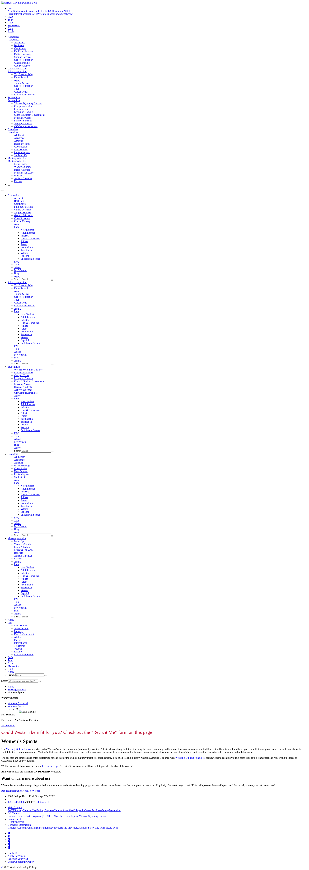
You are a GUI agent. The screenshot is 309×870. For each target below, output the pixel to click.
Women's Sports (22, 166)
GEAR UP (48, 816)
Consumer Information (43, 827)
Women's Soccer (16, 706)
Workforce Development (66, 816)
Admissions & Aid (17, 68)
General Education (23, 59)
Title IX (98, 827)
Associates (19, 42)
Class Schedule (22, 62)
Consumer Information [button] (19, 824)
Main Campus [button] (15, 807)
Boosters (18, 175)
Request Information (12, 790)
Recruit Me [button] (13, 709)
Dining (105, 810)
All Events (19, 135)
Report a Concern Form (20, 827)
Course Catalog (22, 65)
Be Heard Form (110, 827)
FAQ (10, 16)
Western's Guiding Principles (190, 757)
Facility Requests (45, 810)
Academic (19, 138)
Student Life (14, 97)
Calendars (13, 129)
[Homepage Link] (19, 2)
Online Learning (22, 54)
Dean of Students (23, 120)
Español (50, 14)
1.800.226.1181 (44, 802)
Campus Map (30, 810)
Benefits (12, 822)
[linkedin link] (9, 844)
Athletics (18, 140)
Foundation (115, 810)
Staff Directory (15, 810)
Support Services (22, 57)
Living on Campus (23, 112)
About (11, 22)
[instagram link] (9, 841)
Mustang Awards (22, 117)
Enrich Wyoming (34, 816)
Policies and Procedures (67, 827)
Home (11, 686)
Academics (13, 36)
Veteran (42, 14)
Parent (11, 14)
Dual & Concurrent (53, 11)
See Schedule (8, 725)
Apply (11, 31)
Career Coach (21, 91)
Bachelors (19, 45)
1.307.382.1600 (16, 802)
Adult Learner (28, 11)
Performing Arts (22, 152)
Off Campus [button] (14, 813)
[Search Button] (9, 185)
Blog (10, 28)
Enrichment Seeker (63, 14)
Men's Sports (20, 164)
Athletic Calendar (23, 178)
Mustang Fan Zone (23, 172)
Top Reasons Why (23, 74)
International (20, 14)
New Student (14, 11)
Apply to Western (31, 790)
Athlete (67, 11)
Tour (10, 19)
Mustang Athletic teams (18, 749)
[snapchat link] (9, 847)
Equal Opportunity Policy (21, 861)
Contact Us (13, 853)
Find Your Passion (23, 51)
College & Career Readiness (87, 810)
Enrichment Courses (24, 94)
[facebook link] (9, 833)
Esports (18, 181)
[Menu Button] (2, 190)
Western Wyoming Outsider (28, 103)
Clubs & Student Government (29, 114)
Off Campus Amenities (25, 126)
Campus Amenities (23, 106)
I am (16, 227)
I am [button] (10, 8)
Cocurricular (20, 146)
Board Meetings (22, 143)
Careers (20, 822)
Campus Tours (21, 109)
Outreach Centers (16, 816)
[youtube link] (9, 839)
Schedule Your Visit (18, 858)
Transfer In (32, 14)
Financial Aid (21, 77)
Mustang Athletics (17, 158)
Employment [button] (14, 819)
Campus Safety (86, 827)
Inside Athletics (22, 169)
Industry (39, 11)
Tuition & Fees (21, 83)
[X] (9, 836)
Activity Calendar (23, 123)
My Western (14, 25)
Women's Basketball (18, 703)
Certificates (20, 48)
